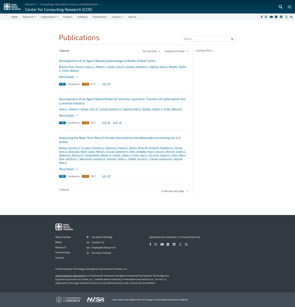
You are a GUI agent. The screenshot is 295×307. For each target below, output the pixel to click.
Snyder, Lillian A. (122, 155)
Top (286, 303)
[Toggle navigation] (5, 16)
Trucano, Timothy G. (92, 148)
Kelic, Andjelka (138, 151)
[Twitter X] (287, 17)
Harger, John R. (115, 66)
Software (82, 17)
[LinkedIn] (282, 17)
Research (30, 4)
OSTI (104, 84)
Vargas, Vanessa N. (161, 159)
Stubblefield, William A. (98, 155)
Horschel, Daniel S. (159, 155)
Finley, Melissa (70, 70)
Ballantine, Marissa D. (71, 155)
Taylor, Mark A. (96, 151)
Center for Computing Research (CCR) (58, 9)
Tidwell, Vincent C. (138, 159)
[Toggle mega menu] (289, 6)
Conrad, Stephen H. (137, 66)
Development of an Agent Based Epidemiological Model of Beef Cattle (107, 61)
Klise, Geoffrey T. (68, 159)
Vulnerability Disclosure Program (171, 299)
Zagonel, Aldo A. (158, 66)
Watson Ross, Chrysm (71, 66)
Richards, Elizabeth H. (161, 148)
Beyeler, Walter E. (153, 109)
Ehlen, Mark (178, 155)
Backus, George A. (69, 148)
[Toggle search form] (280, 6)
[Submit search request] (232, 39)
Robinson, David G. (117, 148)
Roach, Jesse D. (156, 151)
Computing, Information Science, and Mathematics (69, 4)
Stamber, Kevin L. (117, 159)
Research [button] (28, 17)
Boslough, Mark (78, 151)
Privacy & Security (190, 237)
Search (132, 17)
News (15, 17)
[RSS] (292, 17)
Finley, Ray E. (140, 155)
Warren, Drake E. (176, 151)
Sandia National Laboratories (70, 275)
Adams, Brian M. (138, 148)
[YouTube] (271, 17)
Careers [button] (116, 17)
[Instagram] (266, 17)
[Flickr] (277, 17)
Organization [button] (48, 17)
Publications (100, 17)
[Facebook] (261, 17)
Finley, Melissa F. (173, 109)
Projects (68, 17)
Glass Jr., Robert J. (95, 66)
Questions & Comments (163, 237)
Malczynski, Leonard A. (93, 159)
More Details (67, 76)
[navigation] (151, 51)
